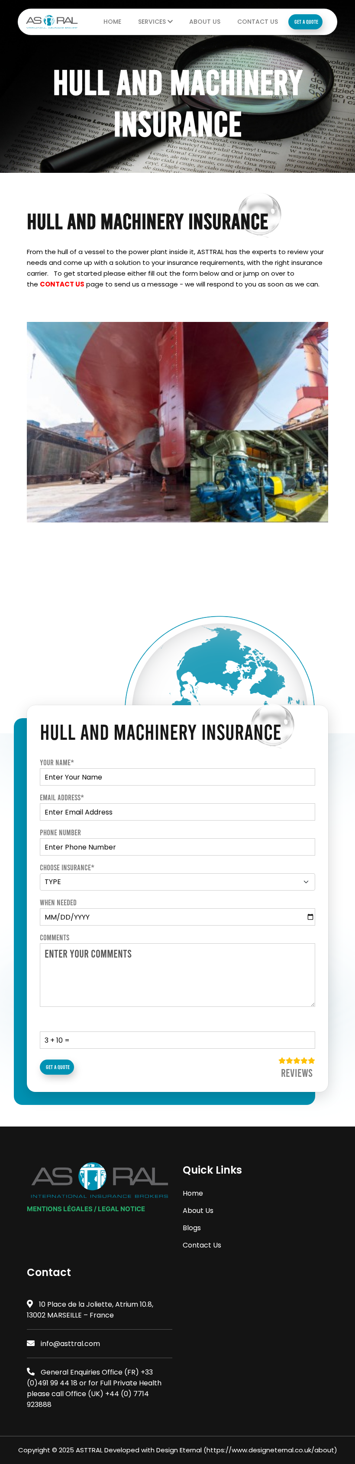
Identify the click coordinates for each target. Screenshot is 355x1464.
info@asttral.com (70, 1344)
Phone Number (60, 832)
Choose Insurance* (67, 867)
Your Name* (57, 762)
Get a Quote (58, 1066)
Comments (54, 937)
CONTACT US (62, 284)
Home (193, 1193)
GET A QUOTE (306, 21)
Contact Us (257, 21)
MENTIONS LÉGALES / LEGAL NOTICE (86, 1209)
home (112, 21)
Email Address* (62, 797)
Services (153, 21)
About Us (204, 21)
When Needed (58, 902)
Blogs (192, 1228)
